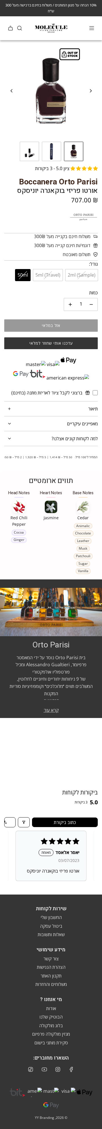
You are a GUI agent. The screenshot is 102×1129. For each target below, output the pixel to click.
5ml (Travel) (47, 275)
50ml (23, 275)
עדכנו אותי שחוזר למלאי (51, 343)
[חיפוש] (19, 28)
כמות (93, 293)
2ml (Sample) (81, 275)
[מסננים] (24, 822)
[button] (11, 90)
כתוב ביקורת (65, 822)
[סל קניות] (10, 28)
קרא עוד (51, 710)
